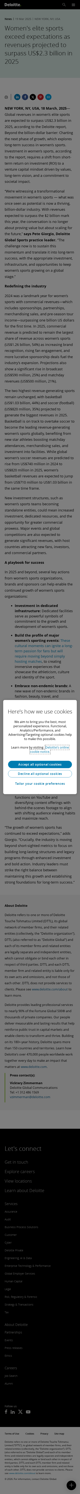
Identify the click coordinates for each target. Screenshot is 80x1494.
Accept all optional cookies (40, 764)
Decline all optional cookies (40, 774)
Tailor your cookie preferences (40, 783)
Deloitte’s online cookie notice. (49, 749)
